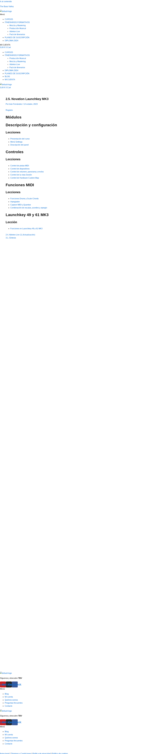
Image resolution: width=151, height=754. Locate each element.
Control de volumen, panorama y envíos (27, 172)
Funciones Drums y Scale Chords (24, 199)
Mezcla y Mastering (17, 25)
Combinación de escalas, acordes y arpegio (28, 208)
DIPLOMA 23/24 (11, 41)
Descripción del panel (19, 145)
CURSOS (9, 19)
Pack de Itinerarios (17, 34)
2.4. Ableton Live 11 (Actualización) (20, 235)
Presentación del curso (20, 139)
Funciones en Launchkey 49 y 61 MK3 (26, 229)
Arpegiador (15, 202)
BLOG (7, 76)
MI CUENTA (5, 45)
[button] (75, 14)
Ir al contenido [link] (6, 1)
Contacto (8, 706)
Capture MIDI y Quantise (20, 205)
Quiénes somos (11, 700)
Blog (7, 694)
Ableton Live (14, 31)
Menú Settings (16, 142)
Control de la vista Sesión (21, 175)
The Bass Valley (7, 6)
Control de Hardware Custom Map (24, 178)
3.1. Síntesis (11, 238)
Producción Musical (17, 28)
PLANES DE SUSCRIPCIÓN (17, 37)
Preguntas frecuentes (14, 703)
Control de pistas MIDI (19, 166)
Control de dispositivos (19, 169)
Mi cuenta (9, 697)
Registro (9, 110)
